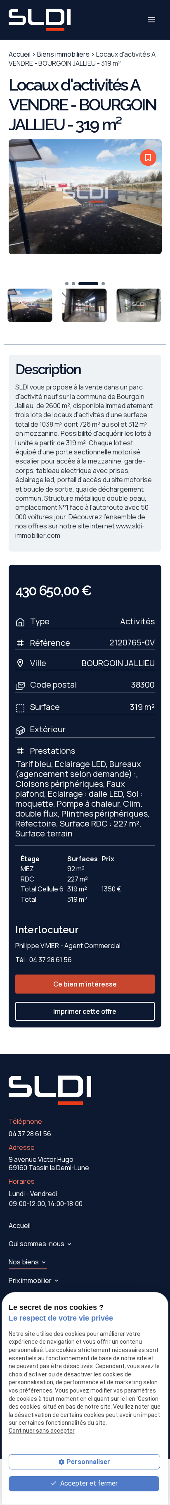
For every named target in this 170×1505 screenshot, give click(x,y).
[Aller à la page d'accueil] (40, 19)
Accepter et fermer (88, 1483)
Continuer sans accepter (42, 1430)
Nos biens (24, 1261)
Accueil (20, 54)
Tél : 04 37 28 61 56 (43, 959)
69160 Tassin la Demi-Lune (49, 1163)
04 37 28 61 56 (30, 1133)
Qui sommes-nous (36, 1243)
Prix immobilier (30, 1280)
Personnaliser (88, 1462)
